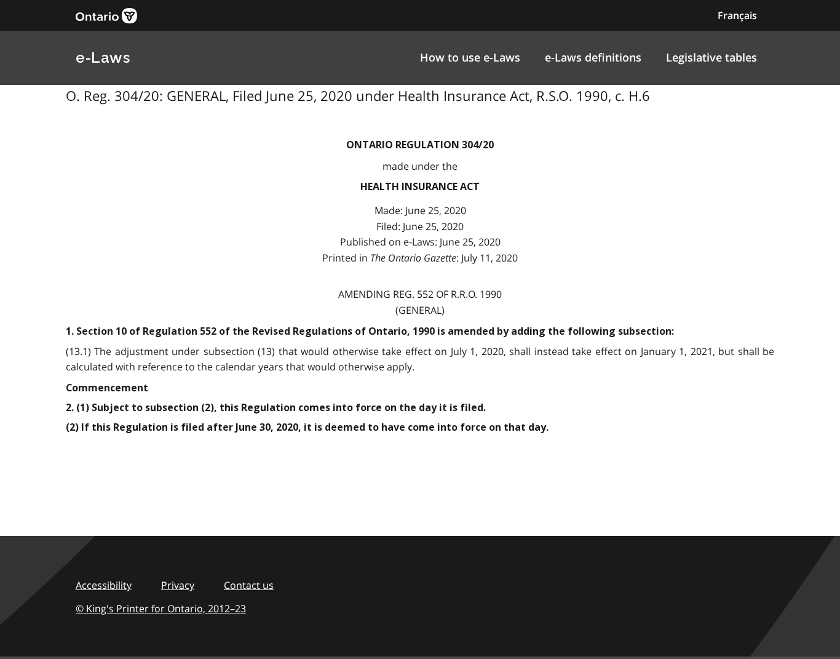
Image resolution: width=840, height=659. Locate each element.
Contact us (249, 585)
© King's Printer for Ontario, (161, 608)
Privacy (177, 585)
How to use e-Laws (470, 57)
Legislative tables (711, 57)
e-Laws (103, 57)
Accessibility (104, 585)
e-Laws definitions (593, 57)
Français (737, 15)
